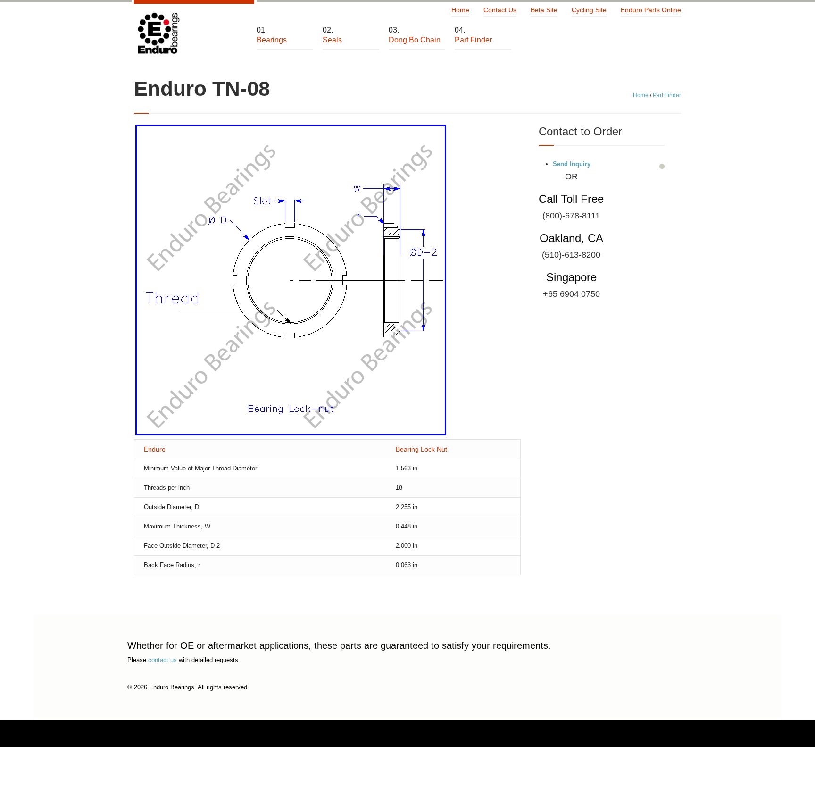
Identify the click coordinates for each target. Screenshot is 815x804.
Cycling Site (589, 10)
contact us (162, 659)
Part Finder (667, 95)
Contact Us (499, 10)
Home (460, 10)
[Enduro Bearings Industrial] (158, 33)
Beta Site (544, 10)
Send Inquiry (571, 164)
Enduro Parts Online (651, 10)
